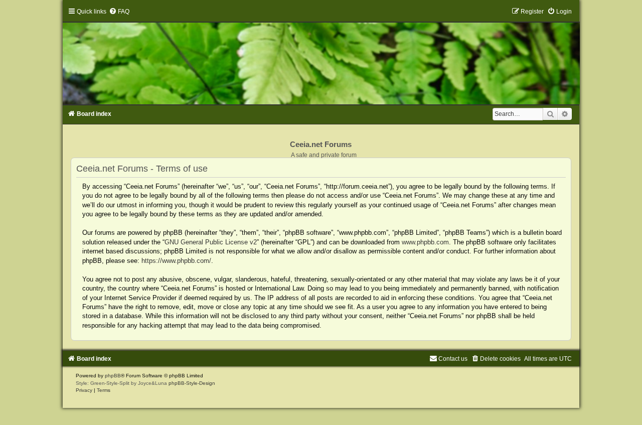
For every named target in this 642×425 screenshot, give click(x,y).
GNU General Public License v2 (211, 242)
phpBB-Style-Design (192, 383)
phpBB (113, 375)
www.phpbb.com (425, 242)
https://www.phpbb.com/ (176, 260)
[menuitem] (119, 11)
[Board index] (321, 56)
